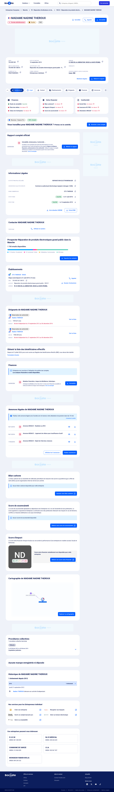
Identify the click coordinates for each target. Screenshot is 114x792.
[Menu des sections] (7, 90)
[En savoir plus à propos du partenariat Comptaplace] (40, 720)
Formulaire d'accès (13, 355)
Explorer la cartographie (66, 614)
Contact (42, 90)
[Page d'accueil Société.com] (9, 3)
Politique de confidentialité (93, 790)
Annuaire (25, 783)
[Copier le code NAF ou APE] (65, 67)
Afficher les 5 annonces (52, 452)
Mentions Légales (105, 790)
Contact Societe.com (59, 777)
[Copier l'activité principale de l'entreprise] (75, 180)
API (24, 785)
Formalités (37, 3)
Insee (70, 73)
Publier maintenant (70, 452)
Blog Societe (88, 777)
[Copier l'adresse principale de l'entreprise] (102, 61)
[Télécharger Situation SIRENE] (75, 197)
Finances (84, 90)
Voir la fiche (72, 319)
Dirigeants (71, 90)
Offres (46, 3)
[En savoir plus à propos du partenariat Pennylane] (76, 715)
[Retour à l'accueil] (10, 775)
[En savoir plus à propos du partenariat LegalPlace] (40, 710)
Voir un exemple (32, 151)
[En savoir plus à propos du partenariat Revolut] (40, 715)
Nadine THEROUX (18, 691)
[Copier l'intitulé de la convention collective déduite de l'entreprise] (75, 186)
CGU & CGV (70, 790)
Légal (31, 90)
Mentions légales (82, 79)
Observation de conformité (20, 315)
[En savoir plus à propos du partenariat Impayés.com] (76, 710)
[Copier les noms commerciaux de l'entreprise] (75, 191)
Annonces (97, 90)
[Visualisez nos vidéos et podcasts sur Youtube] (96, 784)
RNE (74, 73)
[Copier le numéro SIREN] (18, 61)
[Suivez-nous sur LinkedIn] (87, 784)
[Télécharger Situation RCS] (75, 202)
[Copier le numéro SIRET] (22, 67)
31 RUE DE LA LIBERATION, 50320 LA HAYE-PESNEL (84, 62)
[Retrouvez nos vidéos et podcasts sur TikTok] (100, 784)
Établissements (56, 90)
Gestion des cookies (79, 790)
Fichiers (25, 780)
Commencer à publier (71, 418)
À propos (63, 790)
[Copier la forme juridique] (46, 72)
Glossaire (56, 780)
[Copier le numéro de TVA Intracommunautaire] (20, 72)
